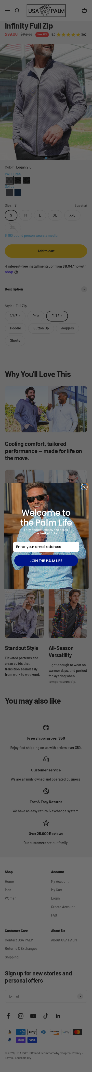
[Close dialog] (84, 487)
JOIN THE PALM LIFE (45, 560)
